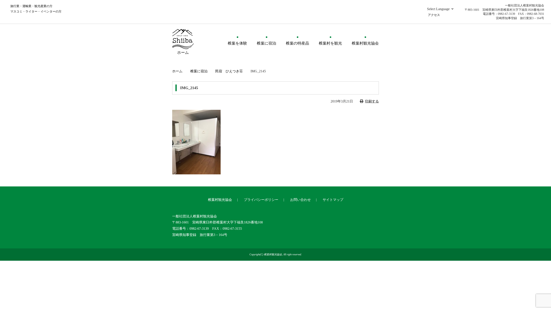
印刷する (372, 101)
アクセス (434, 15)
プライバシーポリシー (261, 200)
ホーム (177, 71)
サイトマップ (333, 200)
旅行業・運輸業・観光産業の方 (31, 6)
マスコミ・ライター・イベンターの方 (36, 11)
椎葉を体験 (237, 43)
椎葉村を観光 (330, 43)
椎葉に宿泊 (266, 43)
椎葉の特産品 (297, 43)
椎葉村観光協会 (365, 43)
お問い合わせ (300, 200)
